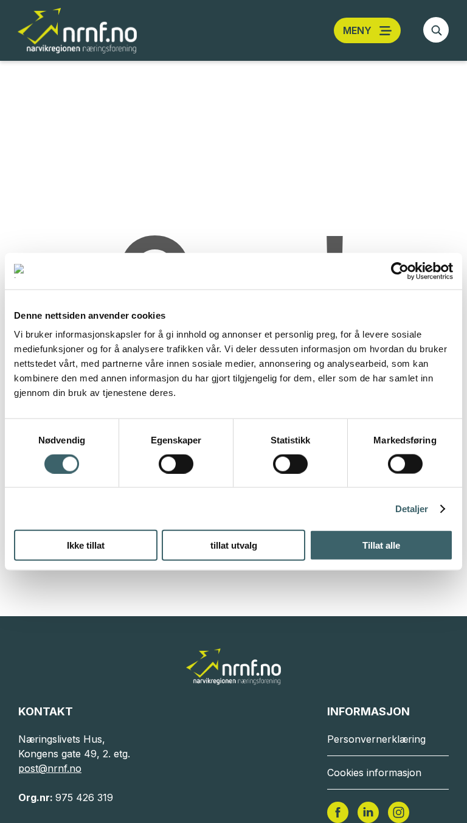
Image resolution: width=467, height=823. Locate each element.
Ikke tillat (86, 545)
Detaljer (412, 508)
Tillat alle (381, 545)
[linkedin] (368, 811)
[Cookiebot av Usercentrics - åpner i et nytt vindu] (400, 271)
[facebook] (337, 811)
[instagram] (398, 811)
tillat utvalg (233, 545)
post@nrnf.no (49, 768)
